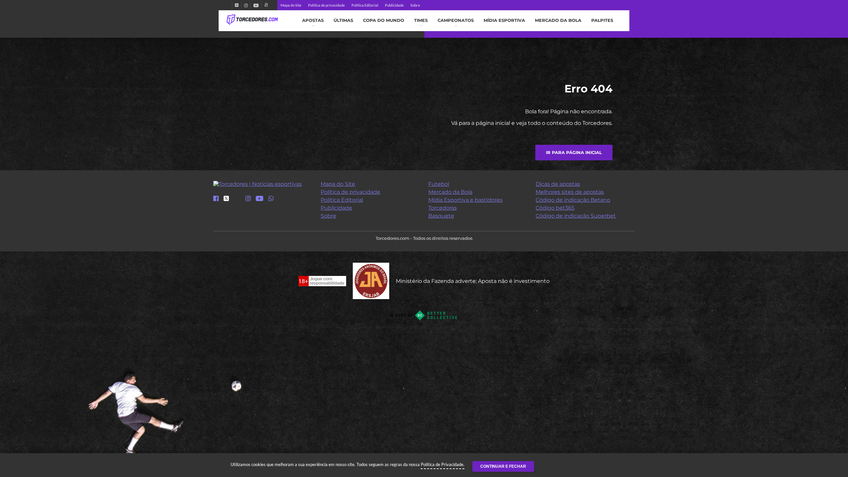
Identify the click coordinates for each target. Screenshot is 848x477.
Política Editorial (364, 5)
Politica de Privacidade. (442, 464)
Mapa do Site (291, 5)
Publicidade (394, 5)
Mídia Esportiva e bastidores (465, 200)
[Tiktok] (237, 200)
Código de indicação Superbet (576, 216)
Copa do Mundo (383, 20)
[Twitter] (236, 5)
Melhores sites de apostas (570, 192)
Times (421, 20)
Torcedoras (442, 208)
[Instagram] (245, 5)
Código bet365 (555, 208)
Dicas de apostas (558, 184)
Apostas (313, 20)
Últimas (343, 20)
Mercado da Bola (558, 20)
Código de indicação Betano (573, 200)
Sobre (415, 5)
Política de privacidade (326, 5)
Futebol (438, 184)
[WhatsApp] (271, 199)
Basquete (441, 216)
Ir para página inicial (574, 152)
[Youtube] (256, 5)
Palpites (602, 20)
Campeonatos (456, 20)
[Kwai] (266, 5)
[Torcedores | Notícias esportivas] (252, 20)
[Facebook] (229, 5)
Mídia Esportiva (504, 20)
